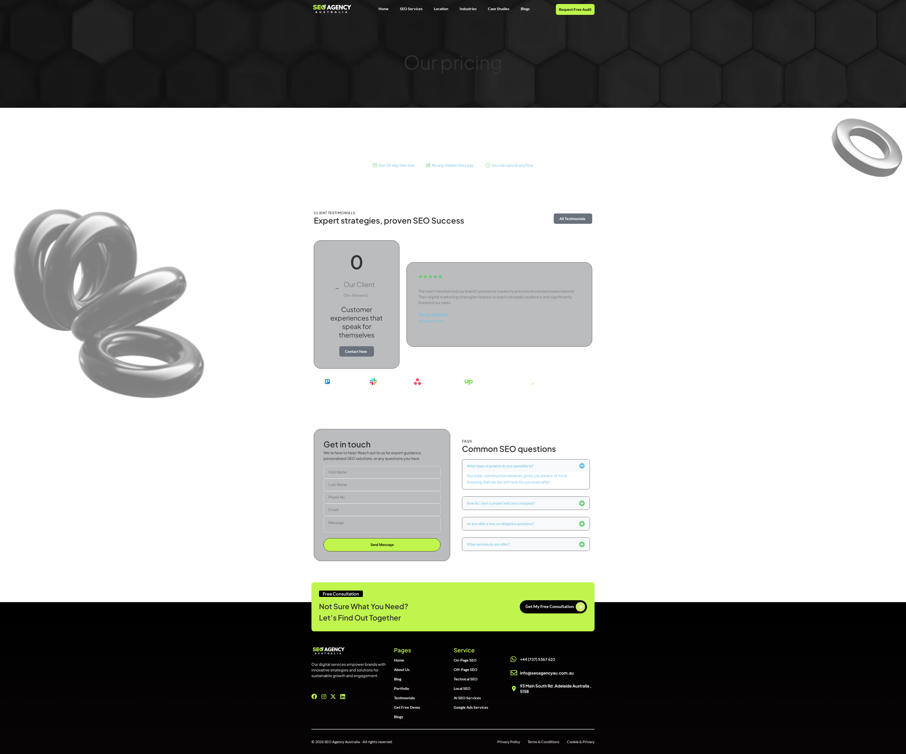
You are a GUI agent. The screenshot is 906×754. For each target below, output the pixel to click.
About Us (402, 669)
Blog (397, 679)
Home (383, 8)
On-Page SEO (465, 660)
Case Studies (498, 8)
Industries (468, 8)
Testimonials (404, 698)
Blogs (525, 8)
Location (441, 8)
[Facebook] (314, 696)
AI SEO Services (467, 698)
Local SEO (462, 688)
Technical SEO (466, 679)
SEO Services (411, 8)
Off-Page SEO (465, 669)
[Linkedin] (342, 696)
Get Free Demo (407, 707)
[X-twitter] (333, 696)
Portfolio (401, 688)
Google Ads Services (471, 707)
